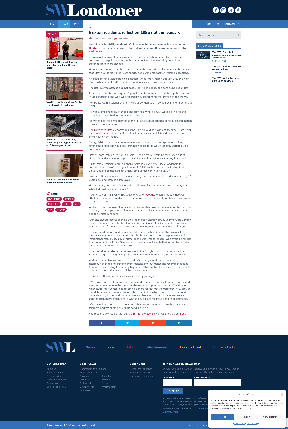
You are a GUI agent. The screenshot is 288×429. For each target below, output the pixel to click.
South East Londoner (141, 372)
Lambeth (84, 379)
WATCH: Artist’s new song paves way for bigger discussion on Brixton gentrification (64, 142)
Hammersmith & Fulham (93, 369)
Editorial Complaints (57, 372)
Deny (247, 416)
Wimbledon (86, 390)
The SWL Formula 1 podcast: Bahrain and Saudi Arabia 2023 (226, 55)
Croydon (84, 376)
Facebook (216, 10)
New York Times (104, 130)
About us (212, 24)
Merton (106, 379)
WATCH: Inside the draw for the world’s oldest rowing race (64, 104)
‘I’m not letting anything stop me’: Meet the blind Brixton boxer (62, 65)
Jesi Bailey (123, 38)
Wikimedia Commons (173, 313)
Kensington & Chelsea (91, 372)
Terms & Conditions (57, 379)
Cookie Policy (239, 423)
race (76, 204)
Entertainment (157, 347)
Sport (111, 347)
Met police (53, 204)
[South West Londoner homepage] (94, 10)
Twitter (231, 10)
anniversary (54, 198)
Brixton (93, 48)
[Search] (238, 35)
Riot (50, 209)
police (67, 204)
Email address (203, 377)
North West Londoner (141, 376)
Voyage (149, 194)
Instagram (223, 10)
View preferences (272, 416)
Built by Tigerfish (90, 424)
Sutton (105, 383)
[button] (282, 394)
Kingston (107, 376)
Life (91, 27)
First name (169, 377)
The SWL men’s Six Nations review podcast (226, 68)
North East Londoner (141, 369)
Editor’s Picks (224, 347)
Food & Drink (191, 347)
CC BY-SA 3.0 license (142, 313)
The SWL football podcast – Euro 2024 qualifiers (226, 79)
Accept (222, 416)
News (90, 347)
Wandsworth (87, 387)
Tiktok (238, 10)
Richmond (85, 383)
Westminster (109, 387)
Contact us (231, 24)
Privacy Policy (252, 423)
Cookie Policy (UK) (56, 387)
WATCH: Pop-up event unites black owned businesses (62, 181)
